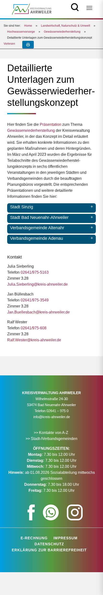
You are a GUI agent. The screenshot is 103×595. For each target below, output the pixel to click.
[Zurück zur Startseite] (32, 9)
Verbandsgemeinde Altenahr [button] (37, 227)
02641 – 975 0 (57, 411)
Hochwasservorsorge (21, 31)
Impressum (65, 538)
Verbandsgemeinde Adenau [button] (36, 238)
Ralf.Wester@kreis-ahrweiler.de (34, 340)
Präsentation (50, 124)
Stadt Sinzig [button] (21, 206)
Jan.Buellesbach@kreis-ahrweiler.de (38, 312)
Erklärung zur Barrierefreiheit (49, 550)
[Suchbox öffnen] (75, 7)
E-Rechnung (34, 538)
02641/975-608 (33, 328)
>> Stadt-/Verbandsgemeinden (51, 439)
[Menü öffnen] (89, 8)
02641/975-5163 (35, 272)
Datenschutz (49, 544)
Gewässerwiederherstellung (62, 31)
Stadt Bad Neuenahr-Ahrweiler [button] (39, 217)
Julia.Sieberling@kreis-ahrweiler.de (37, 284)
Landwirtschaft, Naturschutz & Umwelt (65, 25)
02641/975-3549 (35, 300)
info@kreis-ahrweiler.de (51, 417)
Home (28, 25)
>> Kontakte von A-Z (51, 433)
